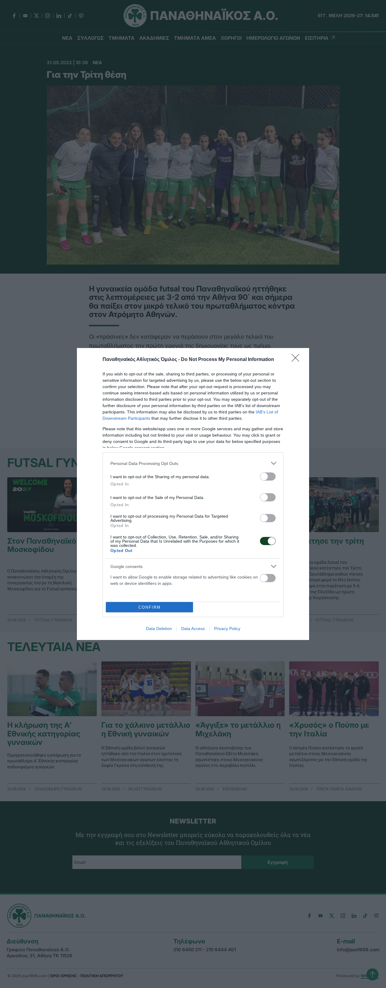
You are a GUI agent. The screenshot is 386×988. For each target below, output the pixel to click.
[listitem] (193, 463)
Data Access (193, 628)
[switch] (268, 476)
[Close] (297, 359)
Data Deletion (159, 628)
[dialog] (193, 494)
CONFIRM (149, 607)
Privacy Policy (227, 628)
